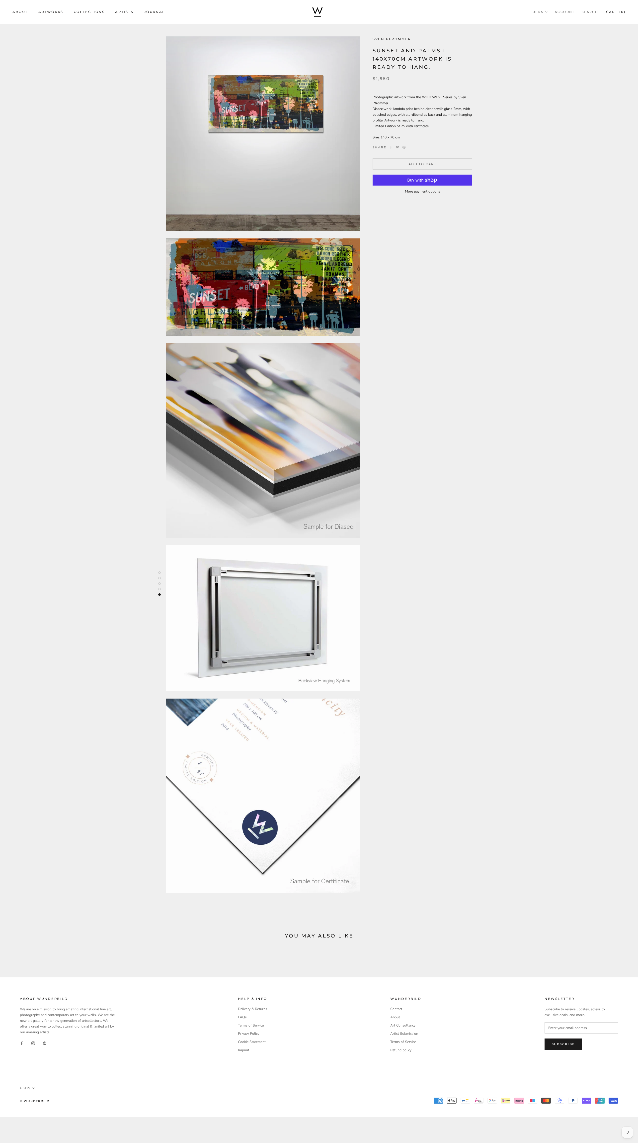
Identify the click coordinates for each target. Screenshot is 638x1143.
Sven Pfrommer (392, 39)
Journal (154, 12)
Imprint (243, 1050)
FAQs (242, 1017)
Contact (396, 1009)
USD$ (538, 12)
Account (565, 12)
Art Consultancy (402, 1025)
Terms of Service (251, 1025)
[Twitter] (397, 147)
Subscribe (563, 1044)
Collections (89, 12)
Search (590, 12)
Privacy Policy (248, 1033)
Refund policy (400, 1050)
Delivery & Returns (252, 1009)
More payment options (422, 191)
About (20, 12)
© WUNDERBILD (35, 1101)
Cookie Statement (252, 1041)
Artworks (50, 12)
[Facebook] (391, 147)
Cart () (616, 12)
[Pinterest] (403, 147)
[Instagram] (33, 1043)
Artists (124, 12)
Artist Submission (404, 1033)
